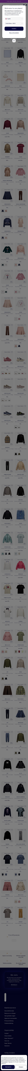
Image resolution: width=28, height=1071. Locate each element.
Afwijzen (21, 1067)
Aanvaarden (8, 1067)
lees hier (11, 1061)
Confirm (14, 28)
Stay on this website (14, 32)
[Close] (14, 40)
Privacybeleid (4, 1061)
